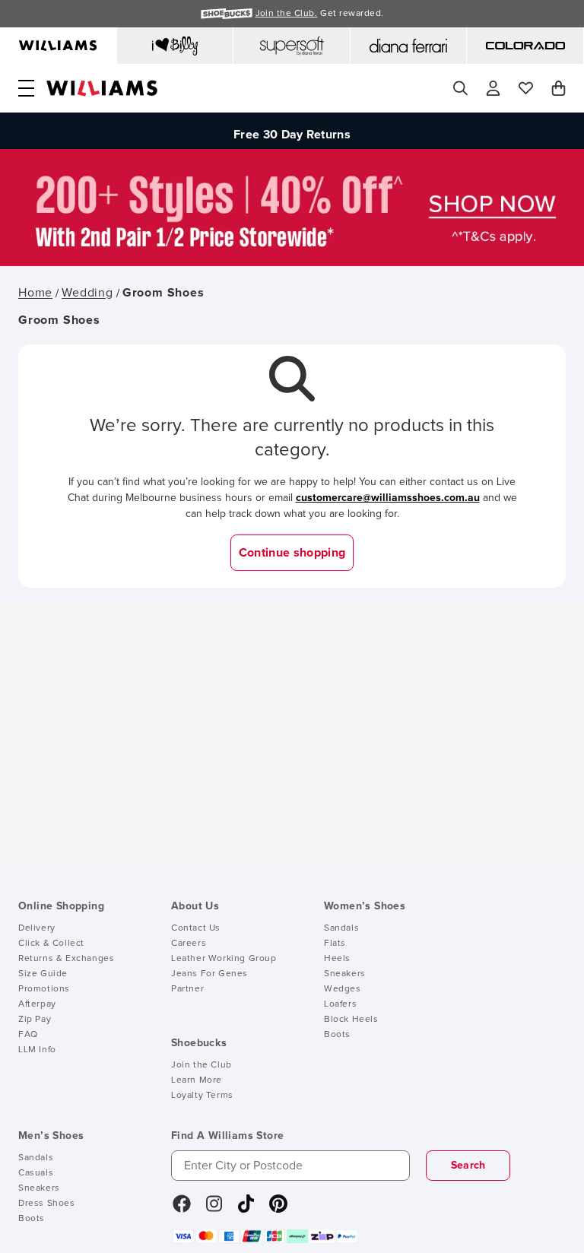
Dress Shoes (46, 1203)
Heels (337, 958)
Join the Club (201, 1065)
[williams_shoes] (278, 1209)
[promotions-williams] (292, 262)
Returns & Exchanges (66, 958)
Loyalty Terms (202, 1095)
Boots (337, 1034)
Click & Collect (51, 943)
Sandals (341, 928)
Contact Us (196, 928)
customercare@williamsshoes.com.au (388, 498)
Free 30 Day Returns (292, 131)
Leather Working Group (224, 958)
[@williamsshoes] (246, 1209)
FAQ (28, 1034)
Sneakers (345, 974)
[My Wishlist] (526, 88)
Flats (335, 943)
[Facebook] (182, 1209)
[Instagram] (214, 1209)
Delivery (37, 928)
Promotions (44, 989)
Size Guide (43, 974)
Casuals (35, 1173)
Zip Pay (34, 1019)
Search (468, 1165)
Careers (188, 943)
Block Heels (351, 1019)
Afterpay (37, 1004)
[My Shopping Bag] (558, 88)
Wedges (342, 989)
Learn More (196, 1080)
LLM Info (37, 1050)
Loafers (340, 1004)
